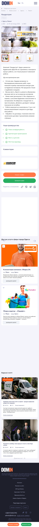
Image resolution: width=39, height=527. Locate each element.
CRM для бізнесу (19, 489)
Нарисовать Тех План (19, 492)
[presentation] (5, 40)
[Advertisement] (19, 216)
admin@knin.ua (17, 515)
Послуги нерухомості (19, 405)
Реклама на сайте (19, 486)
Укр (19, 3)
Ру (22, 3)
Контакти (19, 482)
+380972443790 (11, 513)
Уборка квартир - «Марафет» (14, 311)
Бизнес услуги (12, 10)
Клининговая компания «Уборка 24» (17, 270)
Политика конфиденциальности (19, 478)
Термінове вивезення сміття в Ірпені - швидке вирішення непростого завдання (18, 402)
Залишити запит (26, 524)
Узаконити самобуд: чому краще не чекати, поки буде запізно (18, 444)
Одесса (22, 10)
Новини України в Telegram (19, 498)
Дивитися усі (18, 458)
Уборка (7, 272)
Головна (3, 10)
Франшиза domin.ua (19, 495)
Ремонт (30, 10)
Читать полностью (8, 415)
